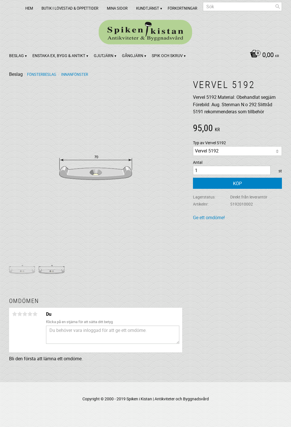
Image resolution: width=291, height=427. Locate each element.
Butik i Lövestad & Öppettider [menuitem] (69, 8)
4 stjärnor (29, 314)
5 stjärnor (35, 314)
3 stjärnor (24, 314)
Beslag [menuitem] (16, 55)
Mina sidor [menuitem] (117, 8)
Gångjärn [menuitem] (132, 55)
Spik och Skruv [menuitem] (167, 55)
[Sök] (277, 6)
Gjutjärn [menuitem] (103, 55)
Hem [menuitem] (29, 8)
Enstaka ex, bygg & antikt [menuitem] (58, 55)
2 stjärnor (19, 314)
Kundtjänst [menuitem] (147, 8)
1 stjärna (14, 314)
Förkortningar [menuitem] (182, 8)
